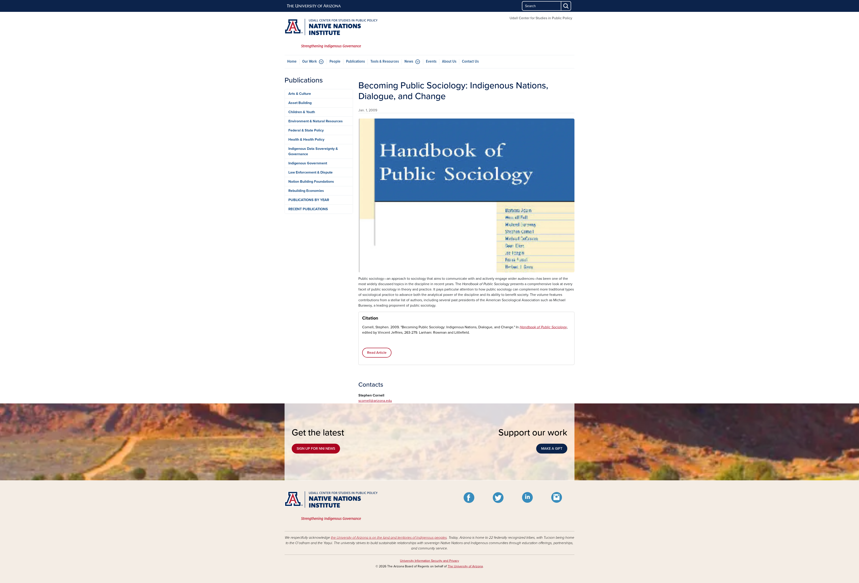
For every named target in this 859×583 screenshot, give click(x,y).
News (408, 61)
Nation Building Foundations (311, 181)
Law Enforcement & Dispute (310, 172)
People (335, 61)
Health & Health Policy (306, 139)
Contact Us (470, 61)
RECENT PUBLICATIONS (308, 209)
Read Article (377, 352)
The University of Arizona (465, 566)
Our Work (309, 61)
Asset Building (300, 103)
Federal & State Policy (306, 130)
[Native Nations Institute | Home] (331, 33)
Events (431, 61)
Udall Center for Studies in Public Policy (541, 18)
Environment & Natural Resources (315, 121)
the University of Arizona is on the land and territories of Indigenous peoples (389, 537)
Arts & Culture (299, 93)
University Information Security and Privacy (429, 561)
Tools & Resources (384, 61)
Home (292, 61)
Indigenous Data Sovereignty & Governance (313, 151)
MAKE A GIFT (551, 448)
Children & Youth (301, 112)
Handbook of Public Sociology (543, 327)
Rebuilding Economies (306, 191)
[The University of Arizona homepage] (314, 6)
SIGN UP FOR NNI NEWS (316, 448)
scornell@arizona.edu (375, 401)
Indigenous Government (307, 163)
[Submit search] (566, 6)
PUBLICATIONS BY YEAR (308, 200)
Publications (355, 61)
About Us (449, 61)
